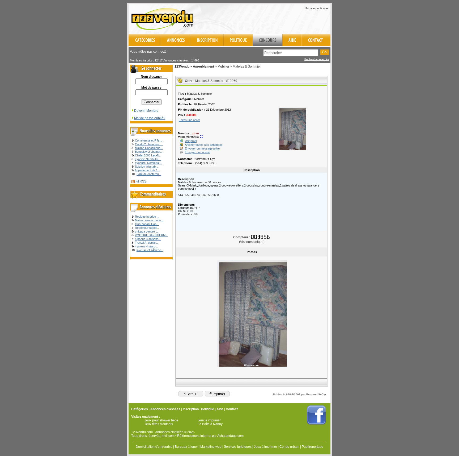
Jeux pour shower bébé (161, 420)
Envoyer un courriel (197, 152)
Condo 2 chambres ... (149, 144)
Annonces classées (165, 409)
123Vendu (182, 66)
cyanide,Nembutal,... (148, 159)
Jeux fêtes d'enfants (158, 424)
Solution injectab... (146, 166)
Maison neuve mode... (149, 220)
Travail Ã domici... (147, 242)
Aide (219, 409)
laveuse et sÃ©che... (150, 250)
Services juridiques (238, 447)
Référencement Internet (194, 436)
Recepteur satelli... (147, 227)
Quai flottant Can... (147, 224)
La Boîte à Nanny (210, 424)
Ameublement (203, 66)
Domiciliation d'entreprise (154, 447)
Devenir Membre (146, 111)
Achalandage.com (230, 436)
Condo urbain (289, 447)
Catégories (139, 409)
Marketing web (211, 447)
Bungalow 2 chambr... (149, 151)
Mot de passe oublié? (149, 118)
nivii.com (168, 436)
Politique (207, 409)
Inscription (191, 409)
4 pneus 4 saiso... (146, 246)
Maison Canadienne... (149, 148)
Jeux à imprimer (209, 420)
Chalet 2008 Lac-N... (148, 155)
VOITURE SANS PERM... (151, 235)
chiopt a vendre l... (147, 231)
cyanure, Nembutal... (148, 162)
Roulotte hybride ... (147, 216)
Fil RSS (140, 181)
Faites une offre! (189, 120)
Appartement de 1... (147, 170)
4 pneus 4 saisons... (148, 239)
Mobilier (223, 66)
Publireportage (312, 447)
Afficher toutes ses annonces (204, 144)
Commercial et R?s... (148, 140)
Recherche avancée (316, 59)
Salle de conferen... (149, 174)
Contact (232, 409)
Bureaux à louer (186, 447)
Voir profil (191, 141)
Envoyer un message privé (202, 148)
